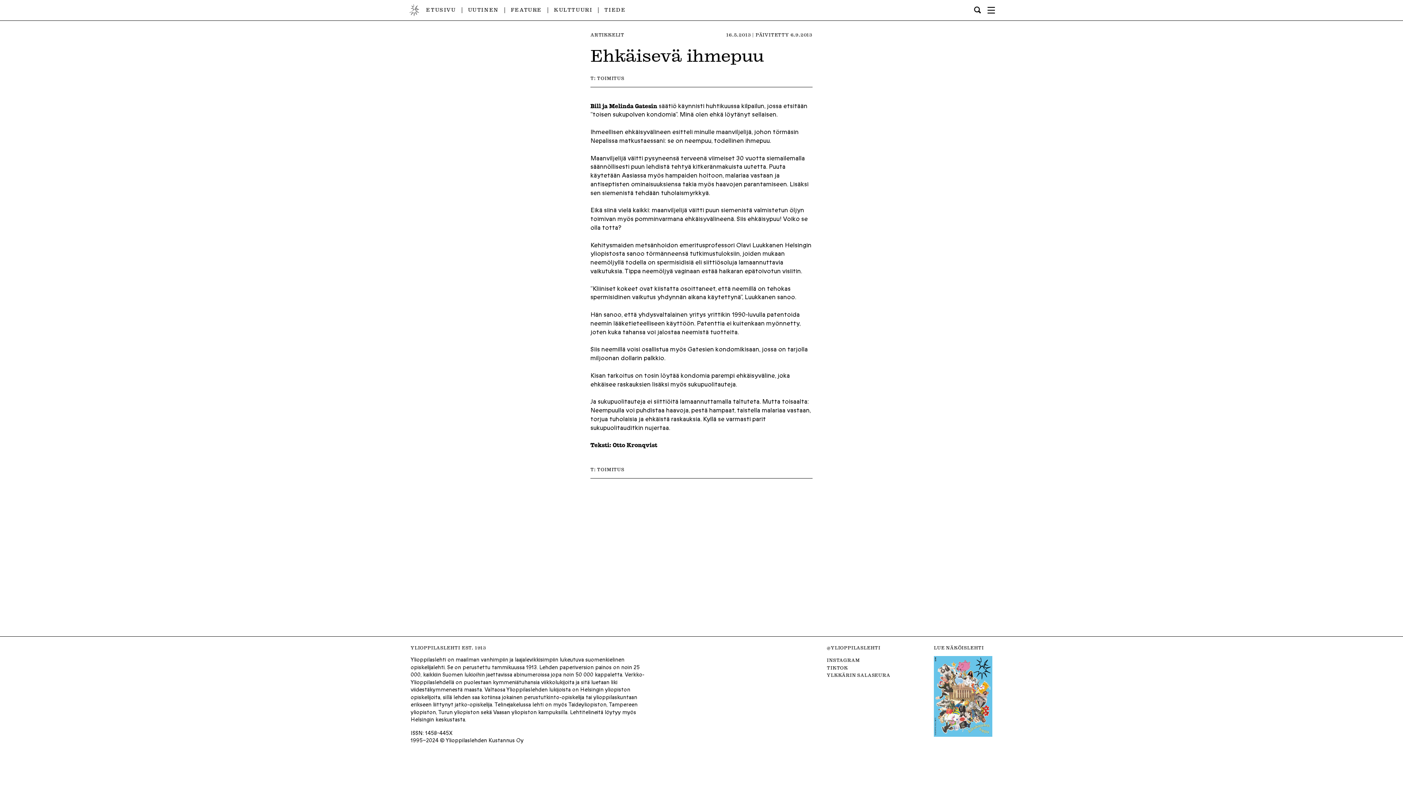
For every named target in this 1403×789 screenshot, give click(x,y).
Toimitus (610, 78)
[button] (991, 10)
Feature (526, 10)
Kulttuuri (573, 10)
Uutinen (483, 10)
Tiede (615, 10)
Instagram (843, 660)
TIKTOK (837, 668)
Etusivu (441, 10)
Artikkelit (607, 35)
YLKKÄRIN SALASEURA (858, 675)
